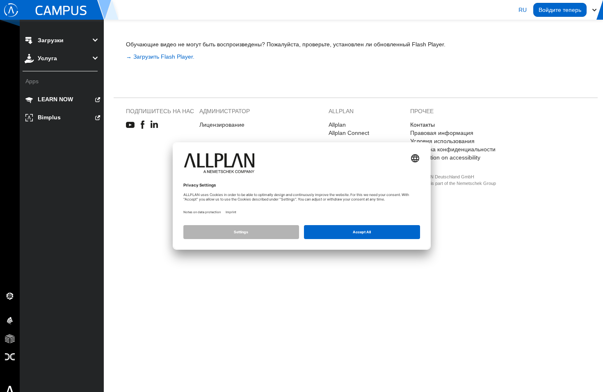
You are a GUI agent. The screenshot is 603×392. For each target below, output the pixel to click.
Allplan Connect (349, 133)
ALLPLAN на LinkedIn (154, 125)
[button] (522, 10)
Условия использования (442, 141)
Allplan (337, 124)
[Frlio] (10, 338)
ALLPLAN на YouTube (130, 125)
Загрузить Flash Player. (163, 56)
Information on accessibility (445, 157)
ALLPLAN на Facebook (142, 125)
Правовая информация (441, 133)
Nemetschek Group (476, 183)
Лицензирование (221, 124)
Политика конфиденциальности (453, 149)
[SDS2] (10, 295)
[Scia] (10, 320)
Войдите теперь (560, 10)
